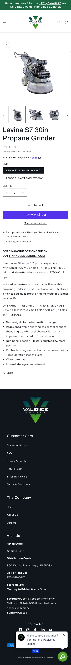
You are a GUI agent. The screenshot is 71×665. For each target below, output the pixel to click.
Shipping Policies (17, 476)
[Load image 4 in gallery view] (53, 114)
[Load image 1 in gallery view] (16, 114)
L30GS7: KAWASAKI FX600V (24, 178)
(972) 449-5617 (50, 3)
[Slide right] (67, 115)
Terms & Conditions (19, 484)
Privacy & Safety (16, 461)
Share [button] (10, 372)
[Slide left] (4, 115)
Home (10, 507)
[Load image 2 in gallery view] (35, 114)
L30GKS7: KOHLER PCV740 (23, 170)
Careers (11, 522)
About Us (12, 514)
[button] (4, 22)
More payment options (35, 223)
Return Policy (15, 468)
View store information (19, 241)
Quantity (7, 185)
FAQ (9, 453)
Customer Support (18, 445)
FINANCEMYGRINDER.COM (27, 255)
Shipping (7, 151)
